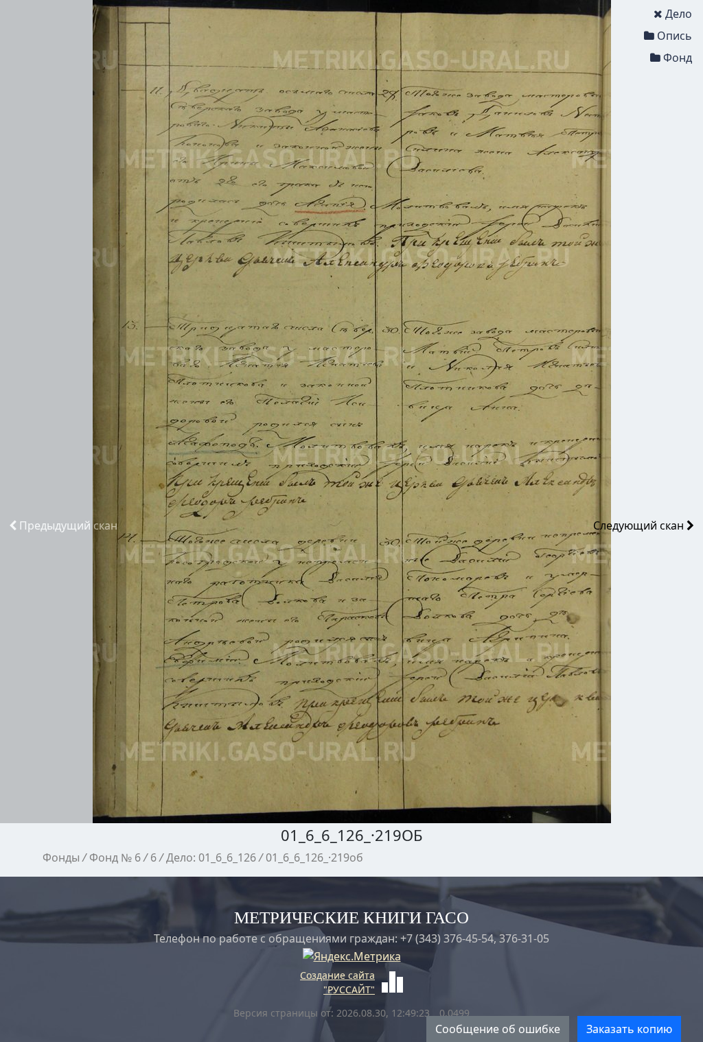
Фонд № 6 (115, 857)
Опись (674, 35)
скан (68, 525)
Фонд (677, 57)
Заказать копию (629, 1029)
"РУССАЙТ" (349, 989)
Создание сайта (337, 975)
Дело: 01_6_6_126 (211, 857)
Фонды (61, 857)
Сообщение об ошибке (497, 1029)
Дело (678, 13)
